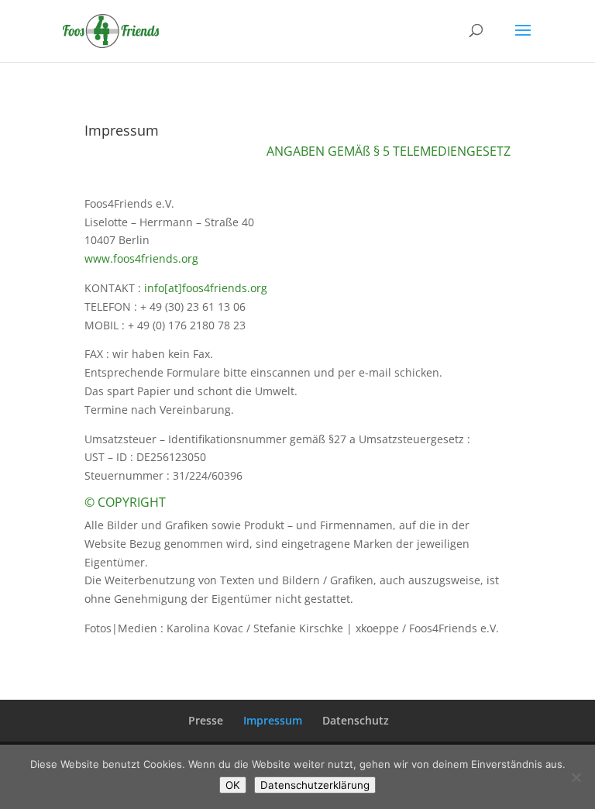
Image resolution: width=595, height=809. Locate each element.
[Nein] (575, 777)
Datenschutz (355, 720)
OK (232, 785)
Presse (205, 720)
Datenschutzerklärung (315, 785)
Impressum (272, 720)
